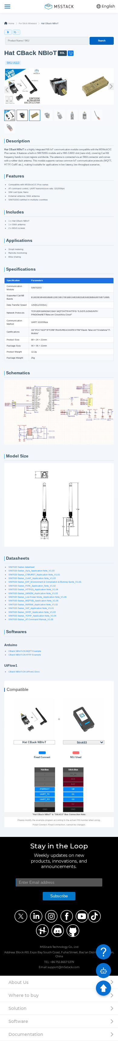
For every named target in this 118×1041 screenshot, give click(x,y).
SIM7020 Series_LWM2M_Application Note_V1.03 (33, 593)
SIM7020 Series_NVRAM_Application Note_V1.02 (33, 604)
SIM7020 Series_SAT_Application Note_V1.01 (31, 608)
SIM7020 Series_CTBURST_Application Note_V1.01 (34, 574)
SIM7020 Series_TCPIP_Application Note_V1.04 (32, 615)
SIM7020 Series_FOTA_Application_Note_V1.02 (32, 585)
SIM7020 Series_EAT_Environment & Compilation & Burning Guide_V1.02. (45, 582)
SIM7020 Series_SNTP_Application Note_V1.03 (32, 612)
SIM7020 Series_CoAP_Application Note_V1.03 (32, 578)
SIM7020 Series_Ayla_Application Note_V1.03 (31, 570)
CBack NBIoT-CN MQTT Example (24, 651)
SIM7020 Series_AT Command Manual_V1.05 (30, 619)
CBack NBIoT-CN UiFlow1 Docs (24, 671)
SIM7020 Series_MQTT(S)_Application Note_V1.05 (33, 600)
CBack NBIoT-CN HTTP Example (24, 654)
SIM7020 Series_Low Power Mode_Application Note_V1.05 (37, 597)
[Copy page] (16, 32)
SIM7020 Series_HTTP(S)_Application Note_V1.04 (33, 589)
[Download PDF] (8, 32)
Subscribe (59, 896)
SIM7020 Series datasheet (21, 567)
